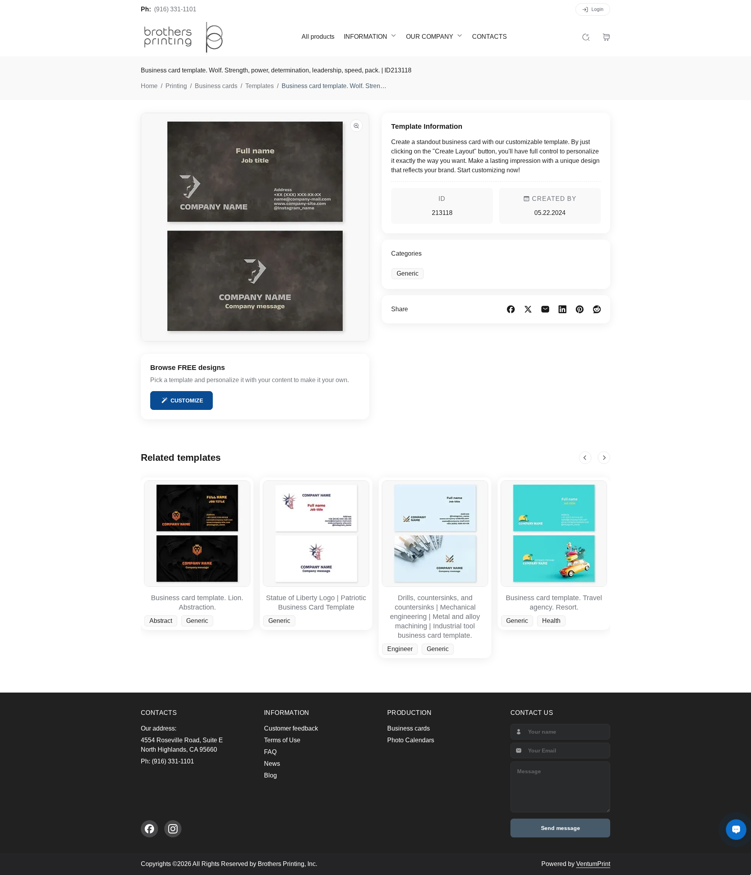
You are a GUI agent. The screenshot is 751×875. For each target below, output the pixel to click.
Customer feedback (291, 728)
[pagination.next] (604, 457)
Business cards (408, 728)
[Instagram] (172, 828)
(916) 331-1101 (175, 9)
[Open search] (586, 36)
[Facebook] (149, 828)
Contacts (489, 36)
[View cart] (606, 36)
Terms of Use (282, 740)
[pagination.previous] (585, 457)
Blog (270, 775)
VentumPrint (593, 864)
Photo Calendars (410, 740)
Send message (560, 828)
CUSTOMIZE (187, 400)
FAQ (270, 752)
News (272, 763)
